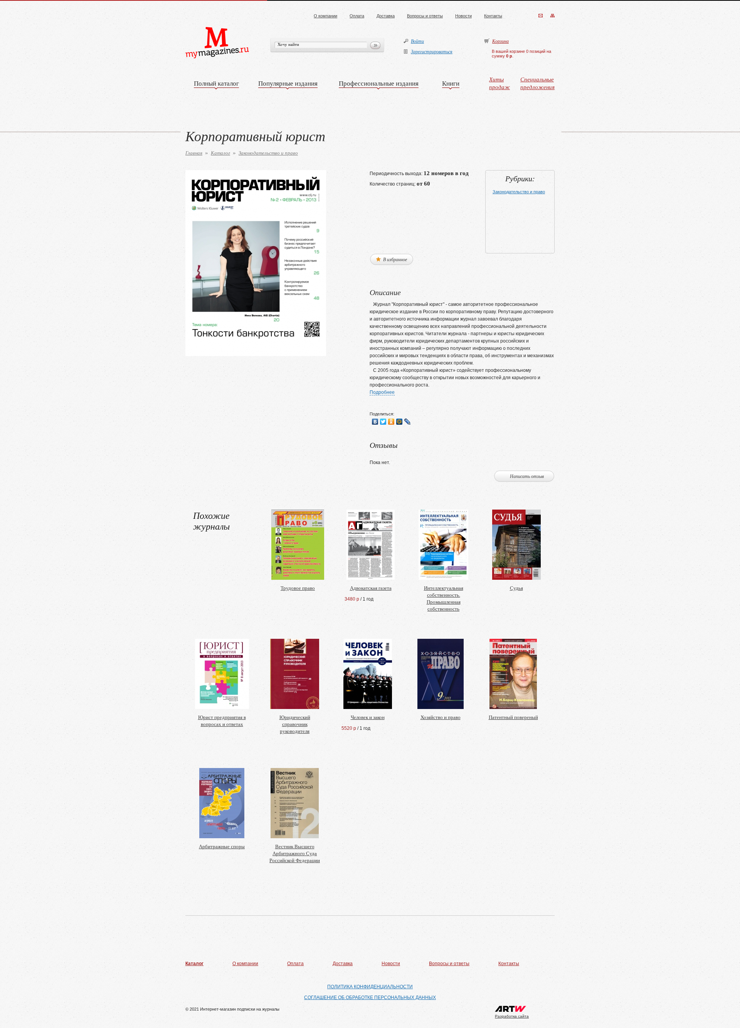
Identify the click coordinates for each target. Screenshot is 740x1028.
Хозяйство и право (440, 717)
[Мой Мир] (399, 422)
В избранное (394, 259)
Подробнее (382, 392)
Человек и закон (368, 717)
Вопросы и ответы (425, 16)
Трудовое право (298, 587)
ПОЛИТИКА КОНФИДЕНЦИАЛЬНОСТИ (370, 986)
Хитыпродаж (499, 83)
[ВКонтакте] (375, 422)
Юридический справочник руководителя (294, 724)
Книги (450, 83)
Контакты (493, 16)
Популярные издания (288, 83)
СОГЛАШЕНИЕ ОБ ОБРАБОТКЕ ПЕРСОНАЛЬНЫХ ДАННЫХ (370, 997)
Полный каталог (216, 83)
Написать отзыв (527, 476)
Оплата (357, 16)
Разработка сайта (512, 1016)
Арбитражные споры (222, 846)
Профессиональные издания (379, 83)
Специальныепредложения (537, 83)
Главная (193, 152)
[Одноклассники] (391, 422)
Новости (463, 16)
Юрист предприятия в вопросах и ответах (222, 721)
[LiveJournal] (408, 422)
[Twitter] (383, 422)
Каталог (220, 152)
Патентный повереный (513, 717)
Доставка (386, 16)
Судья (516, 587)
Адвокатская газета (371, 587)
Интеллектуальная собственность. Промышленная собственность (443, 598)
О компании (325, 16)
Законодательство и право (268, 152)
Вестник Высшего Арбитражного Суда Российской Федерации (294, 853)
